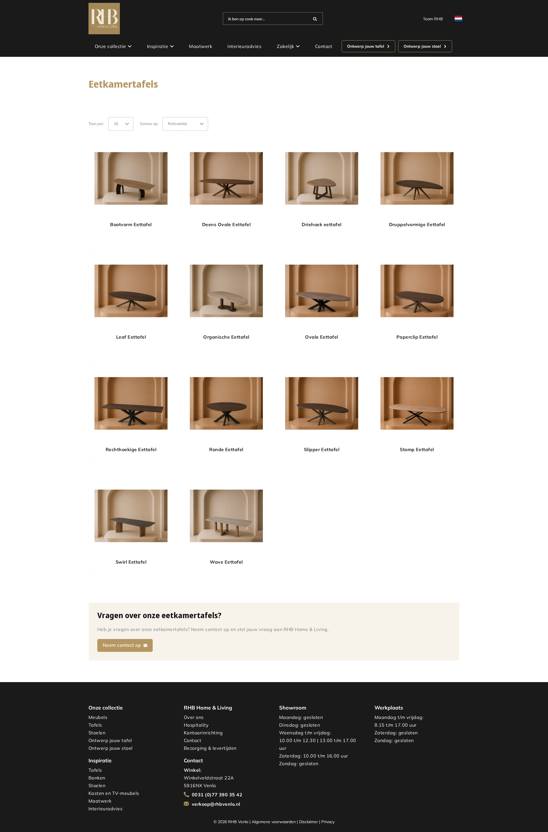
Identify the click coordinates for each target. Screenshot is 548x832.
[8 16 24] (120, 124)
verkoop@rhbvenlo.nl (216, 804)
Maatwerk (200, 46)
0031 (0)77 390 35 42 (217, 794)
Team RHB (433, 18)
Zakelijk (285, 46)
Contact (324, 46)
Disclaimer (308, 821)
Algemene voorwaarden (274, 821)
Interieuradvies (244, 46)
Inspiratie (157, 46)
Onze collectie (110, 46)
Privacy (328, 821)
